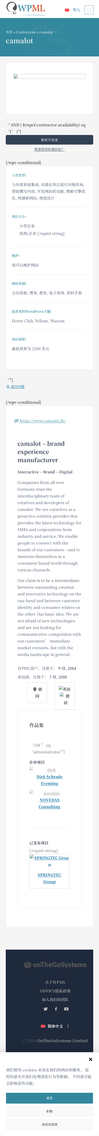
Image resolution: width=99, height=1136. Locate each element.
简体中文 (55, 1026)
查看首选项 (49, 1124)
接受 (49, 1098)
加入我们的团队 (55, 999)
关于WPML (55, 982)
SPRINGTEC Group (49, 878)
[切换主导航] (89, 10)
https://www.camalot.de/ (42, 420)
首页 (9, 32)
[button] (90, 1059)
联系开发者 (49, 139)
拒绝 (49, 1111)
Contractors (26, 32)
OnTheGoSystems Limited (62, 1040)
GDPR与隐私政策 (55, 991)
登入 (76, 9)
